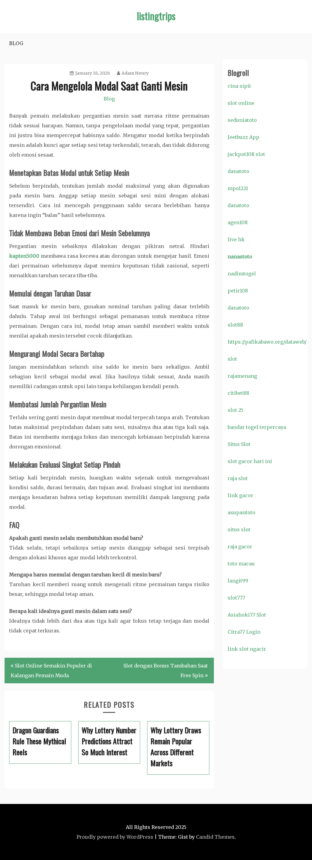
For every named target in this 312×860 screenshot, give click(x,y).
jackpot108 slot (246, 154)
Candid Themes (215, 837)
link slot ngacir (247, 649)
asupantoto (241, 512)
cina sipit (239, 86)
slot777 (236, 598)
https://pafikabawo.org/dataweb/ (267, 342)
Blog (16, 43)
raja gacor (240, 546)
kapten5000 (24, 256)
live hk (236, 239)
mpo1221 (238, 188)
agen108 (238, 222)
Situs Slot (239, 444)
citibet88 (238, 393)
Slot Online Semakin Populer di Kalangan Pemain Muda (51, 670)
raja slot (238, 478)
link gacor (240, 495)
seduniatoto (242, 120)
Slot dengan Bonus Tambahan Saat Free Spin (165, 670)
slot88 (235, 325)
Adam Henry (135, 73)
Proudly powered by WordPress (114, 837)
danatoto (238, 171)
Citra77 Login (244, 632)
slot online (241, 103)
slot (232, 359)
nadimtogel (242, 274)
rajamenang (242, 376)
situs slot (239, 529)
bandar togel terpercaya (257, 427)
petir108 (238, 291)
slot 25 (235, 410)
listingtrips (156, 16)
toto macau (241, 564)
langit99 (238, 581)
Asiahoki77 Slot (247, 615)
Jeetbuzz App (243, 137)
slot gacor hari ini (250, 461)
